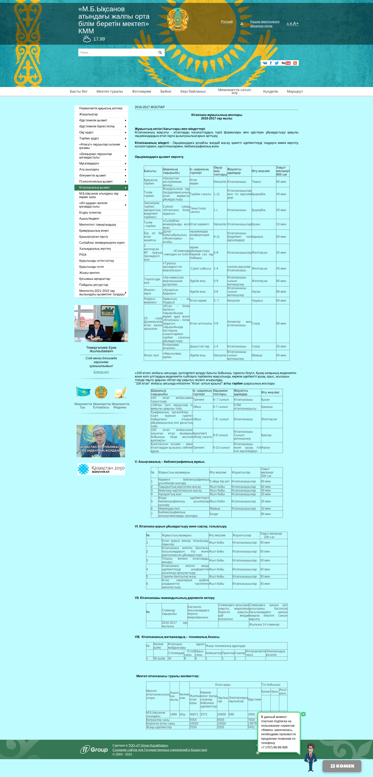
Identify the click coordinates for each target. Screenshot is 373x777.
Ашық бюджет (89, 218)
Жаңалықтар (88, 114)
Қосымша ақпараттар (94, 278)
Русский (227, 21)
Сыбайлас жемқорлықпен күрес (102, 242)
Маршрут (295, 91)
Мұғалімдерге (89, 163)
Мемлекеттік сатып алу (234, 91)
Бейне (165, 91)
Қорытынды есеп (91, 266)
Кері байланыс (193, 91)
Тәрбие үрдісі (89, 138)
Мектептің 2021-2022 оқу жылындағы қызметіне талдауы (102, 292)
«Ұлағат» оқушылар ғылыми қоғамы (99, 146)
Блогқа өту (101, 372)
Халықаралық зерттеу (95, 248)
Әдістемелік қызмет (93, 120)
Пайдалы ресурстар (93, 284)
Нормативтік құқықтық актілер (100, 108)
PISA (82, 254)
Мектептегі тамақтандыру (97, 224)
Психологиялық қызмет (96, 181)
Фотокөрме (141, 91)
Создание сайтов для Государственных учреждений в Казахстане (159, 750)
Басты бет (79, 91)
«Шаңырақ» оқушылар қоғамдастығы (95, 155)
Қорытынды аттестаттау (96, 260)
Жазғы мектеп (89, 272)
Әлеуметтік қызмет (92, 175)
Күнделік (270, 91)
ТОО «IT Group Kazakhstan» (148, 745)
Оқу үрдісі (86, 132)
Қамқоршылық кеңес (94, 230)
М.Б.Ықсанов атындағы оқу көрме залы (99, 195)
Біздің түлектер (90, 212)
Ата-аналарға (89, 169)
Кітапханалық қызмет (94, 187)
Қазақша (227, 26)
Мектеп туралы (110, 91)
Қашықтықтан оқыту (93, 236)
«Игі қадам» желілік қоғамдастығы (93, 204)
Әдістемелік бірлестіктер (97, 126)
